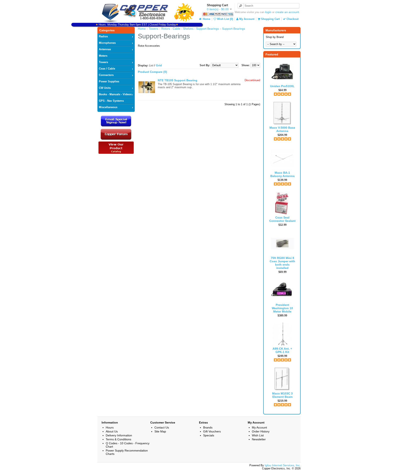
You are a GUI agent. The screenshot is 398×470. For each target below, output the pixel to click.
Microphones (107, 42)
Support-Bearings (233, 28)
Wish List (258, 435)
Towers (103, 62)
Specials (208, 435)
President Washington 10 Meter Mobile (282, 308)
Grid (159, 65)
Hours (110, 427)
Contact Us (161, 427)
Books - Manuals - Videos (115, 94)
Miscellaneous (108, 107)
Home (206, 19)
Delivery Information (119, 435)
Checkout (292, 19)
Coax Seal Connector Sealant (282, 219)
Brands (207, 427)
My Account (246, 19)
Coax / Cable (107, 68)
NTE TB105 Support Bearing (177, 80)
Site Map (160, 431)
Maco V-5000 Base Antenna (282, 129)
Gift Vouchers (212, 431)
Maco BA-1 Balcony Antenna (282, 174)
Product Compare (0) (152, 71)
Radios (103, 36)
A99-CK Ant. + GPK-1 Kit (282, 350)
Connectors (106, 75)
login (268, 12)
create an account (287, 12)
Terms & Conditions (118, 439)
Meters (103, 55)
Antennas (105, 49)
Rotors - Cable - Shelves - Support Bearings (190, 28)
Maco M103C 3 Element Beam (282, 395)
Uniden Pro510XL (282, 86)
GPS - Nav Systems (111, 100)
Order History (260, 431)
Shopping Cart (270, 19)
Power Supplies (109, 81)
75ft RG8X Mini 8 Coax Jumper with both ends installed (282, 263)
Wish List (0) (224, 19)
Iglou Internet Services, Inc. (283, 465)
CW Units (105, 87)
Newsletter (259, 439)
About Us (112, 431)
